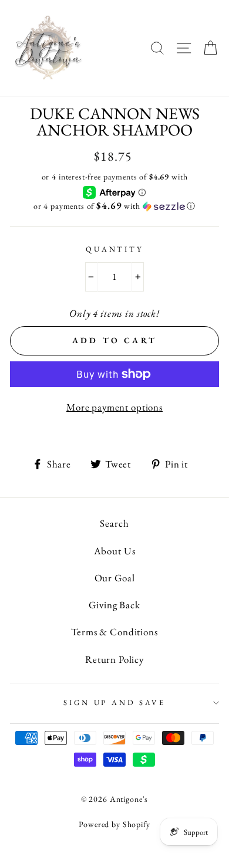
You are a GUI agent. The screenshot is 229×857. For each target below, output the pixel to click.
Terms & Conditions (114, 631)
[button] (114, 206)
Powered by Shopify (114, 824)
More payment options (114, 407)
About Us (115, 550)
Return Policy (114, 659)
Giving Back (114, 604)
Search (114, 523)
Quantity (114, 249)
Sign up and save (114, 702)
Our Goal (115, 577)
